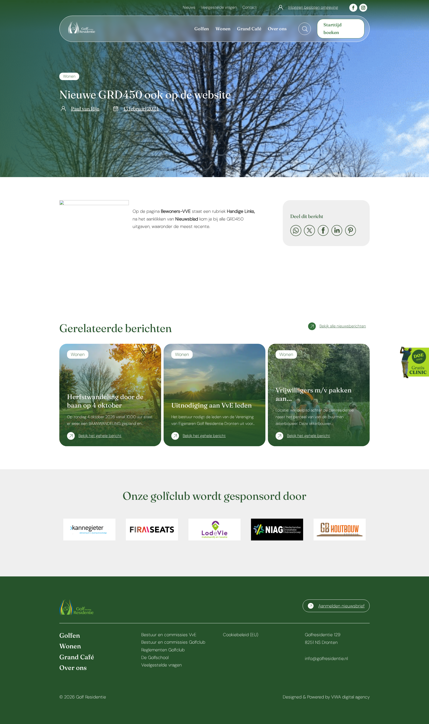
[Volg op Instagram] (363, 8)
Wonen (69, 76)
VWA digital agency (350, 697)
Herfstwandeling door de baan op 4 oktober (105, 401)
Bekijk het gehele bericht (99, 435)
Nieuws (189, 8)
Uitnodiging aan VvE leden (211, 405)
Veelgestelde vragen (219, 8)
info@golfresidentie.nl (326, 658)
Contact (249, 8)
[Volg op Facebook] (353, 8)
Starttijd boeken (332, 28)
